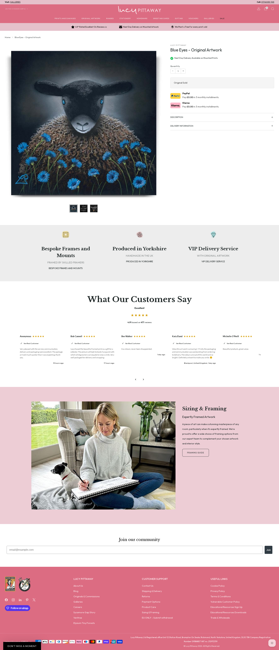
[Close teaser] (42, 641)
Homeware (142, 18)
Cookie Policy (218, 585)
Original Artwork (91, 18)
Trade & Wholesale (220, 617)
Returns (146, 596)
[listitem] (89, 27)
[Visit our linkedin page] (20, 599)
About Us (78, 585)
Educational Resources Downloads (228, 612)
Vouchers (193, 18)
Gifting (179, 18)
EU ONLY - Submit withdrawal (157, 617)
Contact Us (147, 585)
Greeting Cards (161, 18)
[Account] (258, 8)
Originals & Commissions (86, 596)
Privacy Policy (218, 591)
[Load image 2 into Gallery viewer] (84, 208)
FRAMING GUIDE (195, 452)
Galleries (209, 18)
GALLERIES (15, 2)
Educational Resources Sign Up (227, 607)
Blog (75, 591)
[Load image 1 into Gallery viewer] (73, 208)
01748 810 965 (267, 2)
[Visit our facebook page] (6, 599)
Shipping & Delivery (152, 591)
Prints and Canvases (65, 18)
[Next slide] (156, 123)
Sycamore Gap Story (84, 612)
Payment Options (151, 601)
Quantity (175, 66)
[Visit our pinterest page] (27, 599)
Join (268, 549)
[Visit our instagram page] (13, 599)
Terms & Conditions (221, 596)
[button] (22, 646)
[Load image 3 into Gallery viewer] (94, 208)
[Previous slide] (11, 123)
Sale (222, 18)
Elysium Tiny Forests (84, 623)
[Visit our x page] (34, 599)
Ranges (110, 18)
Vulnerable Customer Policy (225, 601)
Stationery (125, 18)
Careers (77, 607)
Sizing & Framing (150, 612)
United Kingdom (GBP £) (15, 9)
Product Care (149, 607)
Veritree (77, 617)
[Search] (272, 8)
